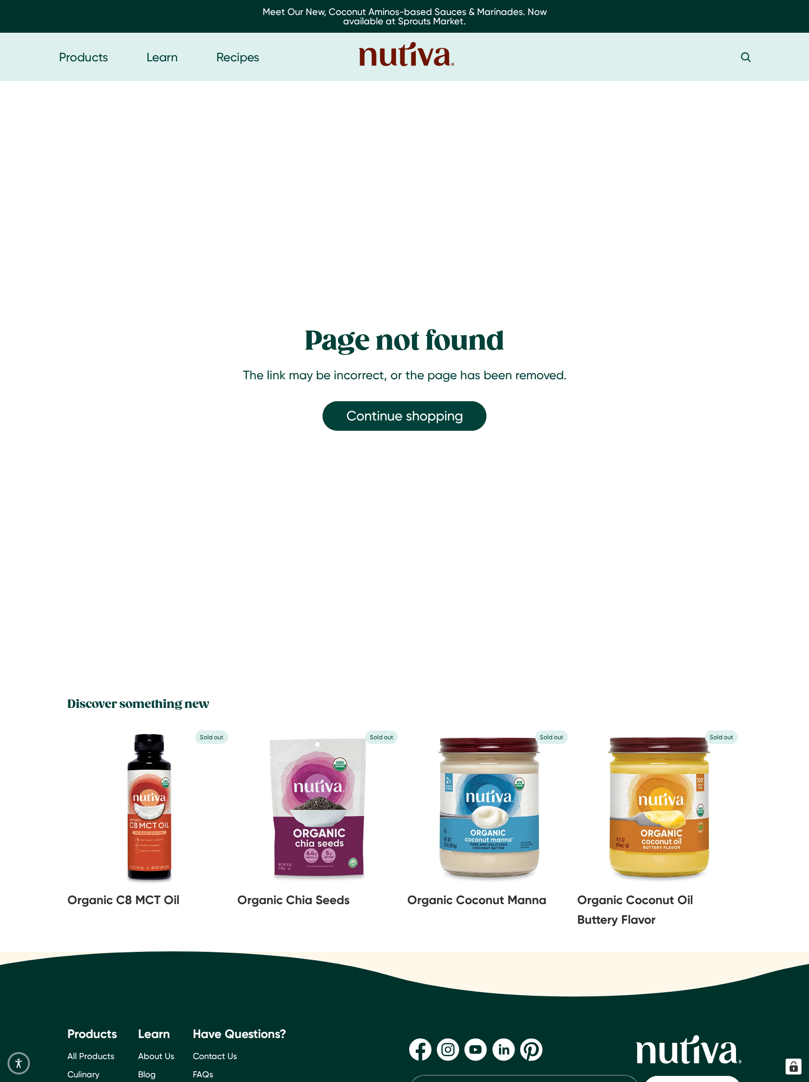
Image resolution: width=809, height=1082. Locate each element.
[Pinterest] (531, 1049)
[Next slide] (208, 806)
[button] (18, 1063)
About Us (156, 1056)
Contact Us (215, 1056)
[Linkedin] (504, 1049)
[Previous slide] (90, 806)
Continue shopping (404, 415)
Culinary (83, 1074)
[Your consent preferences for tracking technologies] (794, 1067)
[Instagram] (448, 1049)
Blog (147, 1074)
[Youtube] (475, 1049)
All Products (90, 1056)
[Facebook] (420, 1049)
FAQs (203, 1074)
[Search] (745, 57)
